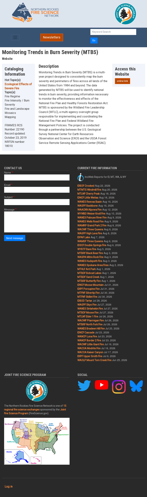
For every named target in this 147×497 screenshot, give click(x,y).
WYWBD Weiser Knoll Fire (91, 213)
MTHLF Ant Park (86, 269)
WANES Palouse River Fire (92, 217)
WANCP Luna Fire (87, 336)
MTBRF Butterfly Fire (89, 280)
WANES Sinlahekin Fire (90, 308)
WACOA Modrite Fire (89, 348)
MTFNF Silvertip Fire (88, 292)
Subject (8, 197)
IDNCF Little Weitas (87, 197)
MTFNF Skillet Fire (87, 296)
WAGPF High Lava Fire (89, 233)
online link (122, 81)
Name (7, 172)
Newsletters (51, 37)
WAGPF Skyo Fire (87, 304)
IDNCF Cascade (85, 332)
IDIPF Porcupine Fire (88, 288)
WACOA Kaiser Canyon (90, 352)
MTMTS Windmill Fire (89, 189)
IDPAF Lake (83, 237)
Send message (14, 238)
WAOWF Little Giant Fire (90, 344)
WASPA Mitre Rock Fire (90, 257)
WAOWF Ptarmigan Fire (90, 320)
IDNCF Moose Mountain (90, 284)
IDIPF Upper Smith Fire (89, 356)
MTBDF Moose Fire (88, 312)
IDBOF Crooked (85, 185)
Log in (9, 486)
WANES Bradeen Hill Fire (91, 328)
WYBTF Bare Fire (86, 249)
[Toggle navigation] (15, 37)
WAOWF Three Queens (90, 229)
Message (9, 209)
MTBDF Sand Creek (88, 277)
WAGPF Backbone (87, 205)
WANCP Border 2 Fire (89, 340)
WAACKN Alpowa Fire (89, 209)
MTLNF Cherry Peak (88, 193)
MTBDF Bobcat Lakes (89, 273)
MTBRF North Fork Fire (90, 324)
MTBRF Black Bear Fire (90, 253)
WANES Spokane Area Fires (93, 265)
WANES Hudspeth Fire (89, 261)
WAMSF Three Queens (90, 241)
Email (7, 185)
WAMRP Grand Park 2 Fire (91, 225)
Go (93, 40)
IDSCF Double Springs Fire (91, 245)
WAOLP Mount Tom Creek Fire (94, 360)
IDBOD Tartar (84, 300)
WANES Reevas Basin (89, 201)
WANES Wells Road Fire (90, 221)
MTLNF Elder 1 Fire (87, 316)
